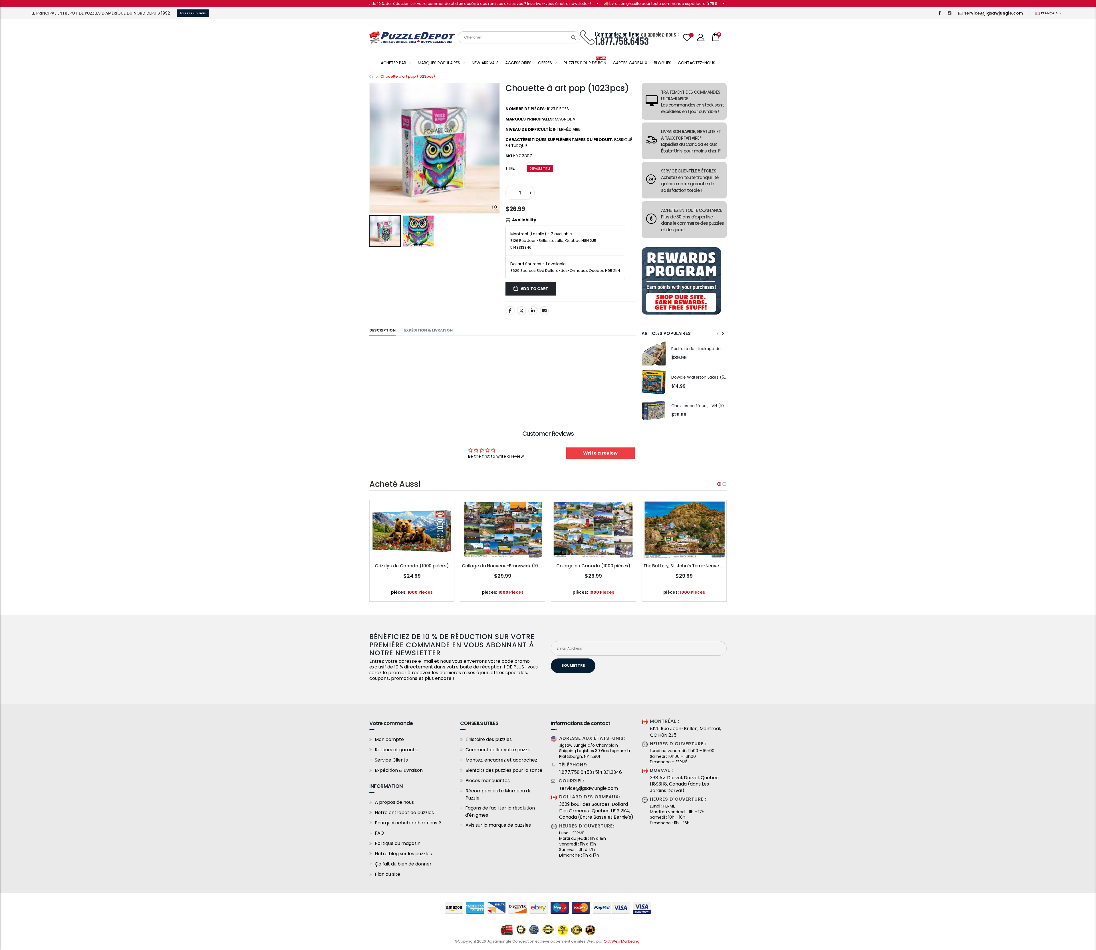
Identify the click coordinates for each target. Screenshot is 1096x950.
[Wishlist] (687, 37)
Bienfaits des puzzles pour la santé (504, 770)
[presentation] (717, 333)
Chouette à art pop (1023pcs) (567, 88)
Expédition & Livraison (399, 770)
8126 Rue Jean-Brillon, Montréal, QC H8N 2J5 (685, 732)
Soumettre (573, 665)
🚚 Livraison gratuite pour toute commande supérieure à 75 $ (614, 3)
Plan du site (387, 874)
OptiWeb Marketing (622, 941)
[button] (719, 484)
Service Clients (391, 760)
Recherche (574, 37)
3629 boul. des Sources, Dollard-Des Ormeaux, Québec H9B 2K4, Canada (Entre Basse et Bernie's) (596, 810)
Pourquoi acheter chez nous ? (408, 823)
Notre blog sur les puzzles (403, 853)
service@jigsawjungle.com (993, 13)
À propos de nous (394, 802)
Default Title (540, 168)
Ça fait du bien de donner (403, 864)
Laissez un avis (193, 13)
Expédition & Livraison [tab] (428, 330)
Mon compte (389, 739)
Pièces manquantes (488, 780)
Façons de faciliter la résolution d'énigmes (500, 811)
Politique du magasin (397, 843)
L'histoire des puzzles (489, 739)
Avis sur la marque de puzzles (498, 825)
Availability (524, 220)
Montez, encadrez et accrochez (501, 760)
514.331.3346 (608, 772)
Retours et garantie (396, 749)
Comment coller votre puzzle (498, 749)
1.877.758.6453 (575, 772)
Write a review (600, 453)
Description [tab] (382, 330)
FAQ (379, 833)
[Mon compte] (701, 37)
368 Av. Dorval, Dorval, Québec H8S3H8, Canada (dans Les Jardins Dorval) (684, 784)
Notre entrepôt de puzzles (404, 812)
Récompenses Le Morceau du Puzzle (498, 794)
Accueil (371, 76)
